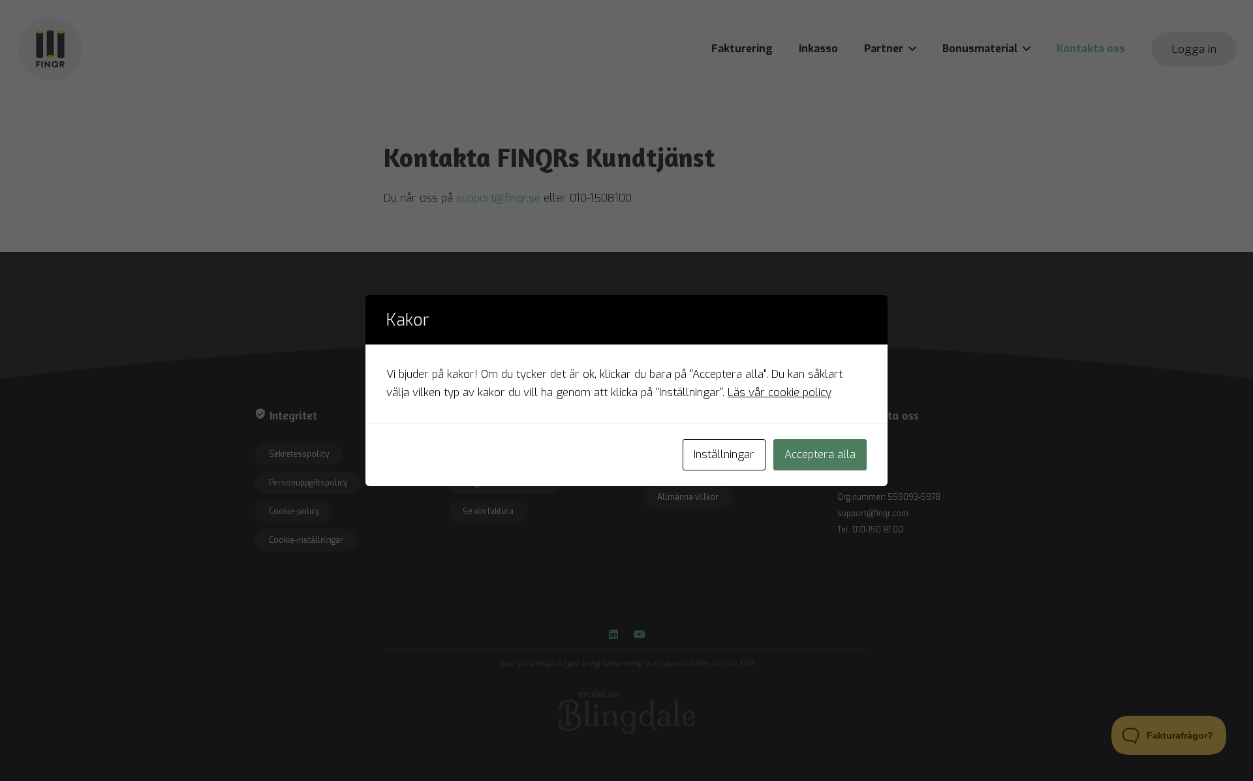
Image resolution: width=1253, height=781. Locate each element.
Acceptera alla (820, 454)
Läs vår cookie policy (779, 392)
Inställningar (724, 454)
